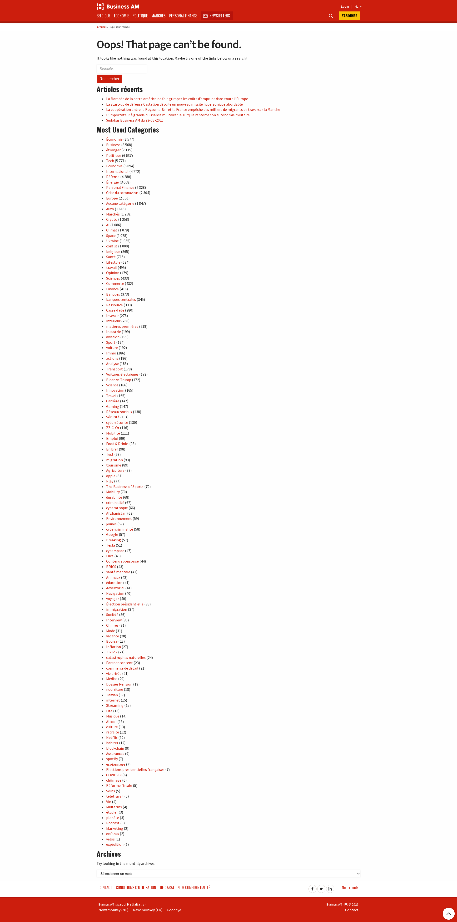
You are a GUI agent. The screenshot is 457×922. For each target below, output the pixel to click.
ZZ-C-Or (112, 427)
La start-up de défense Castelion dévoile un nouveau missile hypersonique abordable (174, 104)
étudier (112, 812)
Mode (110, 630)
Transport (114, 369)
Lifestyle (113, 262)
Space (111, 235)
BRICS (111, 566)
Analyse (112, 363)
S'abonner (350, 15)
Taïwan (112, 694)
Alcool (111, 721)
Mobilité (113, 433)
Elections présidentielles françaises (135, 769)
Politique (140, 16)
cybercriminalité (119, 529)
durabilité (114, 497)
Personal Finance (183, 16)
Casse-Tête (115, 310)
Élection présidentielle (125, 604)
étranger (113, 150)
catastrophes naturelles (126, 657)
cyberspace (115, 550)
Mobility (113, 491)
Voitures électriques (122, 374)
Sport (110, 342)
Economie (114, 166)
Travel (111, 395)
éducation (114, 582)
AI (107, 224)
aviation (112, 336)
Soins (110, 791)
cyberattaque (117, 507)
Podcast (112, 822)
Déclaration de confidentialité (185, 887)
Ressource (114, 304)
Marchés (158, 16)
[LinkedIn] (330, 887)
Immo (111, 353)
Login (345, 6)
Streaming (115, 705)
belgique (113, 251)
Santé (111, 256)
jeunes (111, 524)
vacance (112, 636)
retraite (112, 732)
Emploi (112, 438)
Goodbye (174, 909)
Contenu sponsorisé (122, 561)
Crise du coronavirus (122, 192)
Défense (112, 176)
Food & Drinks (117, 443)
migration (114, 459)
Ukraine (112, 240)
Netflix (112, 737)
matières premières (122, 326)
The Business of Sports (125, 486)
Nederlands (350, 887)
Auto (110, 208)
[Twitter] (321, 887)
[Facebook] (312, 887)
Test (110, 454)
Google (112, 534)
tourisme (113, 465)
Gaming (112, 406)
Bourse (112, 641)
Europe (112, 198)
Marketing (114, 828)
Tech (110, 160)
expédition (115, 844)
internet (113, 700)
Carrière (112, 401)
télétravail (115, 796)
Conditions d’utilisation (136, 887)
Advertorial (115, 587)
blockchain (115, 748)
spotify (112, 758)
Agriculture (115, 470)
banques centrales (121, 299)
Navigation (115, 593)
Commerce (115, 283)
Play (109, 481)
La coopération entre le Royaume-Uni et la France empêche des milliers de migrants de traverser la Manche (193, 109)
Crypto (111, 219)
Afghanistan (116, 513)
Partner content (119, 662)
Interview (114, 620)
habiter (112, 742)
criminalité (115, 502)
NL (357, 6)
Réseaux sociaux (119, 411)
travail (111, 267)
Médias (111, 678)
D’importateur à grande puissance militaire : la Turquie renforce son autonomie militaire (178, 115)
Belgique (103, 16)
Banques (113, 294)
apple (110, 475)
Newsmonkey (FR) (147, 909)
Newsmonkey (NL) (113, 909)
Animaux (113, 577)
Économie (121, 16)
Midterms (114, 806)
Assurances (115, 753)
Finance (112, 289)
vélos (110, 839)
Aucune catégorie (120, 203)
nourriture (114, 689)
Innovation (115, 390)
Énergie (112, 182)
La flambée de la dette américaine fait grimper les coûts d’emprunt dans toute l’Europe (177, 98)
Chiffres (112, 625)
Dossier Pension (119, 684)
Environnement (119, 518)
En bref (112, 449)
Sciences (113, 278)
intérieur (113, 320)
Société (112, 614)
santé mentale (118, 571)
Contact (105, 887)
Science (112, 385)
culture (112, 726)
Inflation (113, 646)
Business (113, 144)
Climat (111, 230)
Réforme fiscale (119, 785)
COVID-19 (114, 775)
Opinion (112, 272)
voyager (112, 598)
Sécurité (112, 417)
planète (112, 817)
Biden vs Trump (118, 379)
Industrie (113, 331)
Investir (112, 315)
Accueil (101, 26)
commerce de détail (122, 668)
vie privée (113, 673)
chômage (113, 780)
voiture (112, 347)
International (117, 171)
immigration (116, 609)
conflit (111, 246)
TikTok (111, 652)
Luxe (110, 555)
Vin (108, 801)
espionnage (115, 764)
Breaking (113, 540)
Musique (112, 716)
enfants (112, 833)
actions (112, 358)
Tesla (110, 545)
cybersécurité (117, 422)
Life (109, 710)
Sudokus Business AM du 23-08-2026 (135, 120)
